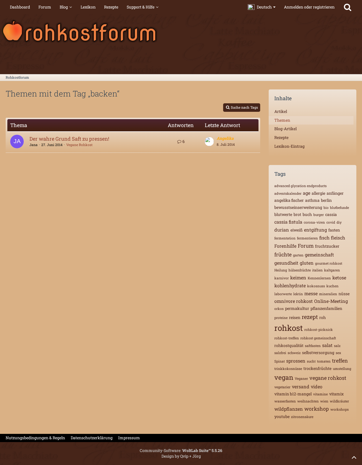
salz (337, 345)
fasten (334, 230)
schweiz (294, 352)
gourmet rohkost (328, 263)
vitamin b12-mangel (293, 394)
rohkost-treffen (286, 338)
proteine (281, 317)
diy (339, 222)
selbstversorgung (318, 352)
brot (297, 214)
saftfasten (313, 345)
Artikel (280, 111)
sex (338, 352)
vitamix (336, 394)
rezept (310, 316)
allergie (318, 193)
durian (281, 230)
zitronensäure (302, 416)
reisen (294, 317)
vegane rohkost (327, 377)
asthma (312, 200)
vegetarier (282, 387)
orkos (279, 308)
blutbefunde (339, 207)
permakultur (297, 308)
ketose (339, 277)
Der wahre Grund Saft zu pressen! (69, 138)
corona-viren (314, 222)
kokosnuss (316, 286)
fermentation (285, 238)
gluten (307, 263)
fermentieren (307, 238)
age (306, 193)
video (316, 386)
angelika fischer (289, 200)
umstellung (342, 368)
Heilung (280, 270)
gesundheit (286, 263)
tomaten (324, 361)
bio (326, 207)
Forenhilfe (285, 246)
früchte (283, 254)
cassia (331, 214)
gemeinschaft (319, 255)
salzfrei (280, 352)
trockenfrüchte (317, 368)
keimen (298, 277)
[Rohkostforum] (181, 31)
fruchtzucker (327, 246)
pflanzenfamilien (326, 308)
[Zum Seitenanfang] (354, 457)
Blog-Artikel (285, 128)
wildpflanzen (288, 409)
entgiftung (315, 230)
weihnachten (308, 401)
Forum (306, 245)
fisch (324, 238)
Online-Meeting (331, 301)
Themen (282, 120)
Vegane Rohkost (79, 144)
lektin (298, 294)
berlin (326, 200)
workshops (339, 409)
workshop (316, 408)
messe (311, 293)
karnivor (281, 278)
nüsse (344, 293)
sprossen (295, 361)
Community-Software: (181, 450)
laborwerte (283, 294)
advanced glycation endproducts (300, 185)
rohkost (288, 328)
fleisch (338, 238)
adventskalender (287, 193)
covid (330, 222)
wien (324, 401)
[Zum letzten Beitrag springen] (209, 141)
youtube (282, 416)
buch (307, 214)
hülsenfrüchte (299, 270)
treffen (340, 360)
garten (298, 255)
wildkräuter (339, 401)
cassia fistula (288, 222)
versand (300, 386)
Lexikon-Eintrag (289, 146)
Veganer (301, 378)
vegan (283, 377)
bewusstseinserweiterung (298, 207)
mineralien (328, 294)
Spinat (279, 361)
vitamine (320, 394)
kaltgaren (332, 270)
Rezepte (281, 137)
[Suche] (347, 7)
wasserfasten (285, 401)
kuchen (332, 286)
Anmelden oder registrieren (309, 7)
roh (322, 317)
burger (318, 214)
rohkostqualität (288, 345)
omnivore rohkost (293, 301)
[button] (262, 7)
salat (327, 345)
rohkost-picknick (318, 329)
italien (317, 270)
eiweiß (296, 230)
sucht (311, 361)
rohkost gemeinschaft (318, 338)
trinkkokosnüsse (288, 368)
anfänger (335, 193)
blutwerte (283, 214)
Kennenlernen (319, 278)
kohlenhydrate (290, 285)
